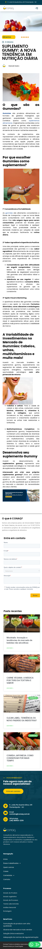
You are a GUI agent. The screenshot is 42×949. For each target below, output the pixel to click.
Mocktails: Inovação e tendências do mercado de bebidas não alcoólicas (19, 640)
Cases (5, 871)
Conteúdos (7, 875)
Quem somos (8, 867)
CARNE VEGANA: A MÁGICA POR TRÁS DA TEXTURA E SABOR (20, 680)
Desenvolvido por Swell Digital (13, 946)
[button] (37, 8)
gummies (9, 213)
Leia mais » (10, 648)
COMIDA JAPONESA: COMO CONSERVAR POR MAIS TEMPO (20, 758)
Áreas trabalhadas (11, 863)
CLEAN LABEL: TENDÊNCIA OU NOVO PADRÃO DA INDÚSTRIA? (22, 719)
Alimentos (7, 37)
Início (5, 859)
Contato (6, 879)
